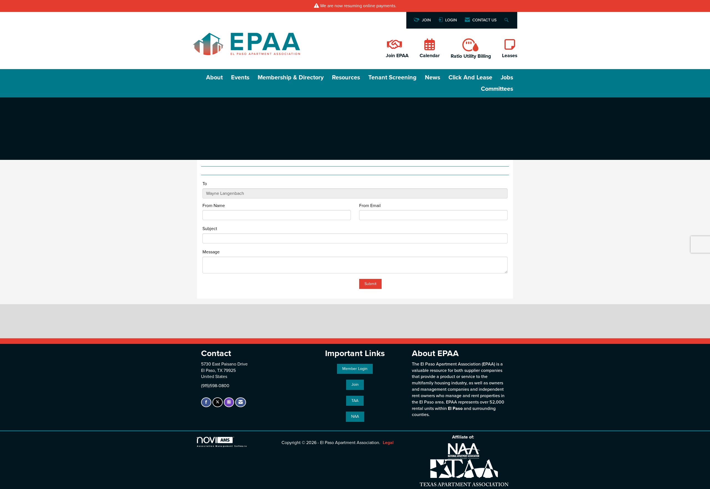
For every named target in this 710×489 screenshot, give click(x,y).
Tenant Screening (392, 77)
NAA (355, 416)
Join (355, 384)
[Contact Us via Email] (240, 402)
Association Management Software (222, 446)
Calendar (430, 56)
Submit (370, 283)
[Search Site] (507, 20)
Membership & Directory (291, 77)
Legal (388, 442)
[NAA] (464, 451)
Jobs (507, 77)
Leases (509, 56)
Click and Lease (470, 77)
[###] (394, 47)
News (432, 77)
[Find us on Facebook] (206, 402)
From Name (213, 205)
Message (211, 252)
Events (240, 77)
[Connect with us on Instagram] (229, 402)
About (214, 77)
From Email (370, 205)
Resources (346, 77)
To (204, 183)
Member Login (354, 368)
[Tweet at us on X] (217, 402)
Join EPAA (397, 56)
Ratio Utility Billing (471, 56)
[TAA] (464, 472)
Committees (497, 88)
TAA (354, 400)
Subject (209, 228)
